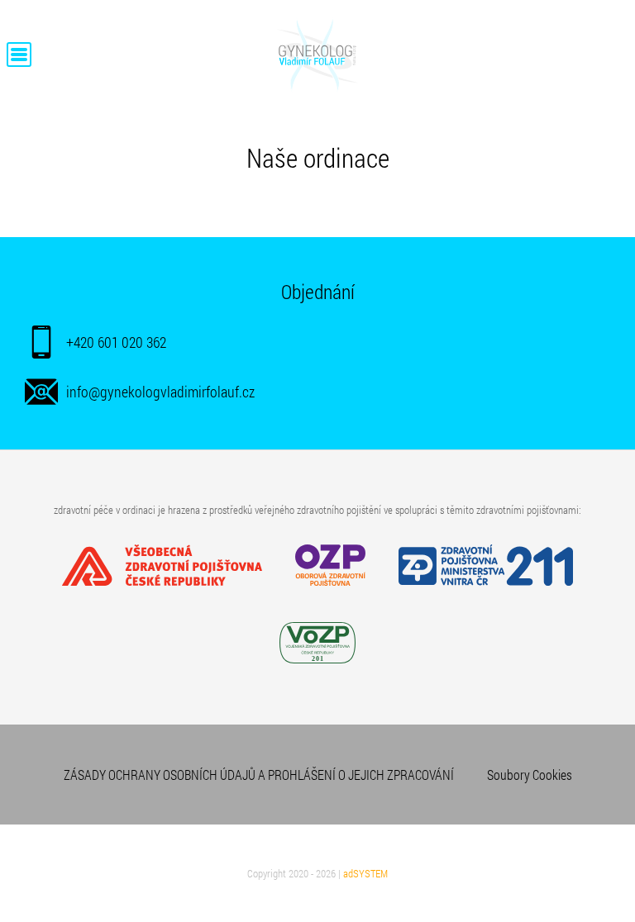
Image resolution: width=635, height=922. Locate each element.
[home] (317, 93)
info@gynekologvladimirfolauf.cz (160, 392)
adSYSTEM (365, 873)
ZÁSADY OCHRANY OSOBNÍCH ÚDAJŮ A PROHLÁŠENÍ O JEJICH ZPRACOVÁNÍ (259, 774)
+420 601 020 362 (116, 342)
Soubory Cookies (529, 774)
